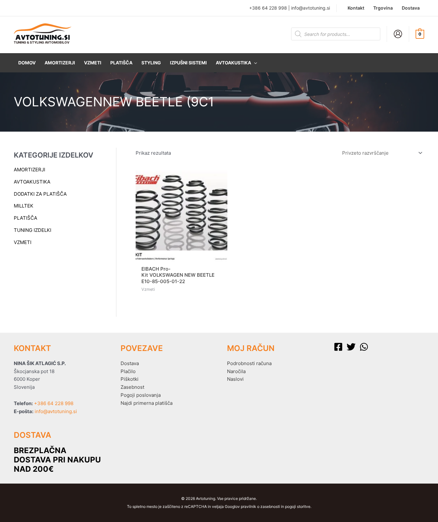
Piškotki (130, 379)
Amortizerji (29, 170)
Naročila (236, 371)
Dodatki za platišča (40, 194)
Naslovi (235, 379)
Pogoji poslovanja (141, 395)
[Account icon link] (397, 33)
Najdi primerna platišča (147, 403)
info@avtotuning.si (310, 8)
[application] (254, 62)
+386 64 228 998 (268, 8)
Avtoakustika (32, 182)
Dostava (130, 363)
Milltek (23, 206)
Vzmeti (22, 242)
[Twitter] (351, 346)
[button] (236, 62)
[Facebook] (338, 346)
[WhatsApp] (363, 346)
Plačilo (128, 371)
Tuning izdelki (32, 230)
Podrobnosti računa (249, 363)
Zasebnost (132, 387)
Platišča (25, 218)
